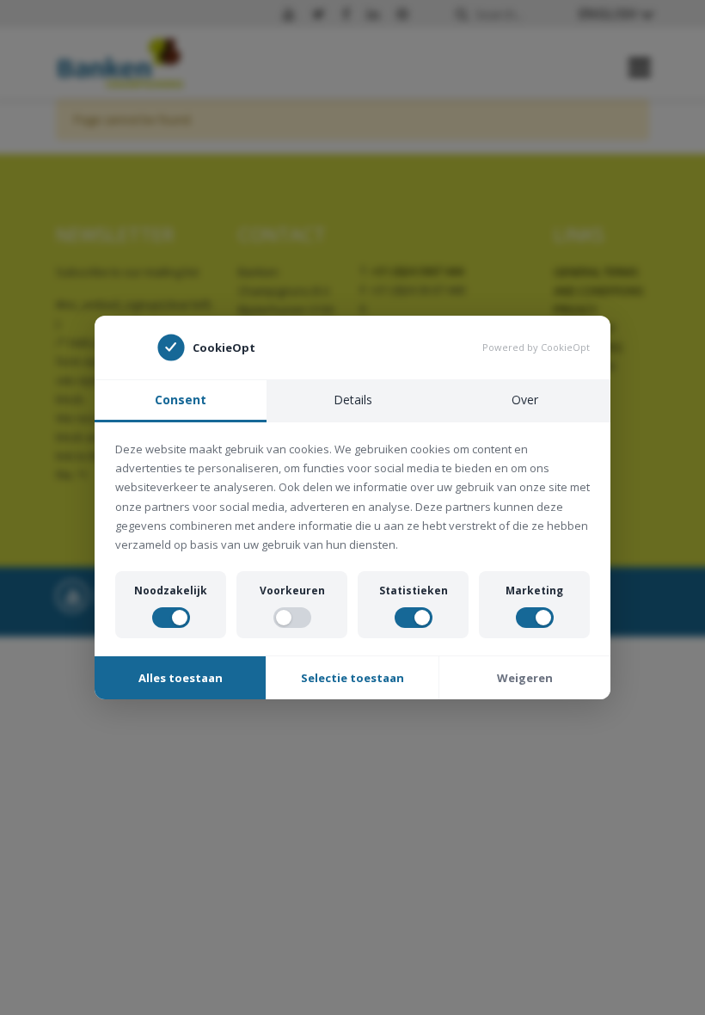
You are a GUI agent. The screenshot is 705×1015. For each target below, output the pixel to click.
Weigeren (525, 678)
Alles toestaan (180, 678)
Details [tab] (353, 399)
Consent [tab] (180, 399)
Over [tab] (525, 399)
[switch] (171, 617)
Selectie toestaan (352, 678)
